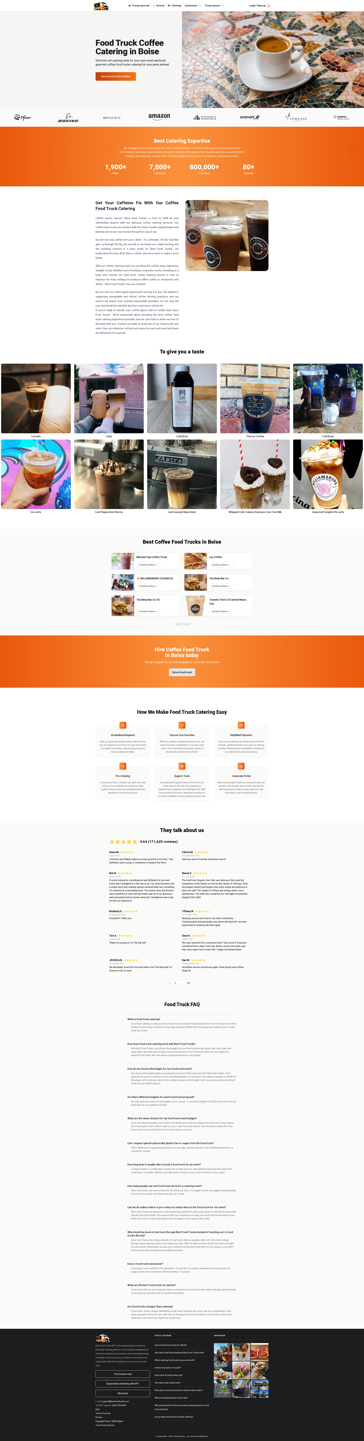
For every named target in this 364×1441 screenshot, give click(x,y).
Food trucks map (123, 1374)
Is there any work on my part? (168, 1368)
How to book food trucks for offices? (171, 1345)
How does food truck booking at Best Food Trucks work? (180, 1353)
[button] (194, 983)
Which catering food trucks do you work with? (175, 1360)
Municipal (123, 1393)
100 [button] (188, 983)
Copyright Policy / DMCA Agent (109, 1421)
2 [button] (175, 983)
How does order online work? (167, 1383)
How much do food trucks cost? (169, 1375)
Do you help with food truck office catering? (174, 1417)
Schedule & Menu (147, 565)
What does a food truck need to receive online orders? (179, 1390)
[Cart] (268, 6)
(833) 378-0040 (119, 1405)
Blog (98, 1409)
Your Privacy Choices (105, 1425)
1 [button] (169, 983)
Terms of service (103, 1413)
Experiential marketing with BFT (122, 1383)
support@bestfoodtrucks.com (115, 1401)
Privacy (99, 1417)
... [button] (181, 983)
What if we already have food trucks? (171, 1398)
